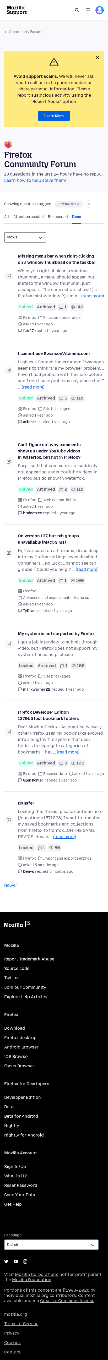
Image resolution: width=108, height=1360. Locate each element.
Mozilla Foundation (31, 1279)
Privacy (11, 1333)
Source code (16, 968)
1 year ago (58, 331)
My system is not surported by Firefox (56, 633)
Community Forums (26, 32)
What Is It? (15, 1175)
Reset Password (20, 1185)
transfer (26, 803)
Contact (12, 1352)
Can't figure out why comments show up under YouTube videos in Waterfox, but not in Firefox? (49, 451)
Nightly (11, 1125)
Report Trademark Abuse (29, 959)
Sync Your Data (19, 1194)
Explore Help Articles (25, 996)
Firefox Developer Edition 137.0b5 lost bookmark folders (48, 715)
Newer (10, 885)
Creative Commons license (67, 1300)
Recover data (55, 774)
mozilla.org (15, 1314)
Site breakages (56, 409)
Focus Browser (19, 1065)
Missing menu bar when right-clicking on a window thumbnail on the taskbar (56, 259)
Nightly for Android (24, 1135)
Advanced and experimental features (56, 598)
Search (77, 10)
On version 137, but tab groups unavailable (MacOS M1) (48, 539)
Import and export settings (67, 858)
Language (12, 1235)
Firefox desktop (20, 1037)
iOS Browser (16, 1056)
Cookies (12, 1342)
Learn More (54, 116)
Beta (8, 1106)
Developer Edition (22, 1097)
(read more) (92, 295)
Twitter (11, 977)
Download (14, 1028)
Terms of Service (21, 1323)
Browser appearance (61, 317)
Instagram (25, 1261)
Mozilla (17, 925)
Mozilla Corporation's (36, 1274)
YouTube (16, 1261)
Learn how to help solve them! (35, 180)
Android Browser (21, 1047)
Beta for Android (21, 1116)
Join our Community (25, 987)
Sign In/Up (15, 1166)
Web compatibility (59, 500)
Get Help (13, 1204)
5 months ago (61, 871)
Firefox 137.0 (69, 204)
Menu (88, 10)
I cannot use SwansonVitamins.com (54, 353)
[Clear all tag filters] (88, 204)
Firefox (29, 317)
